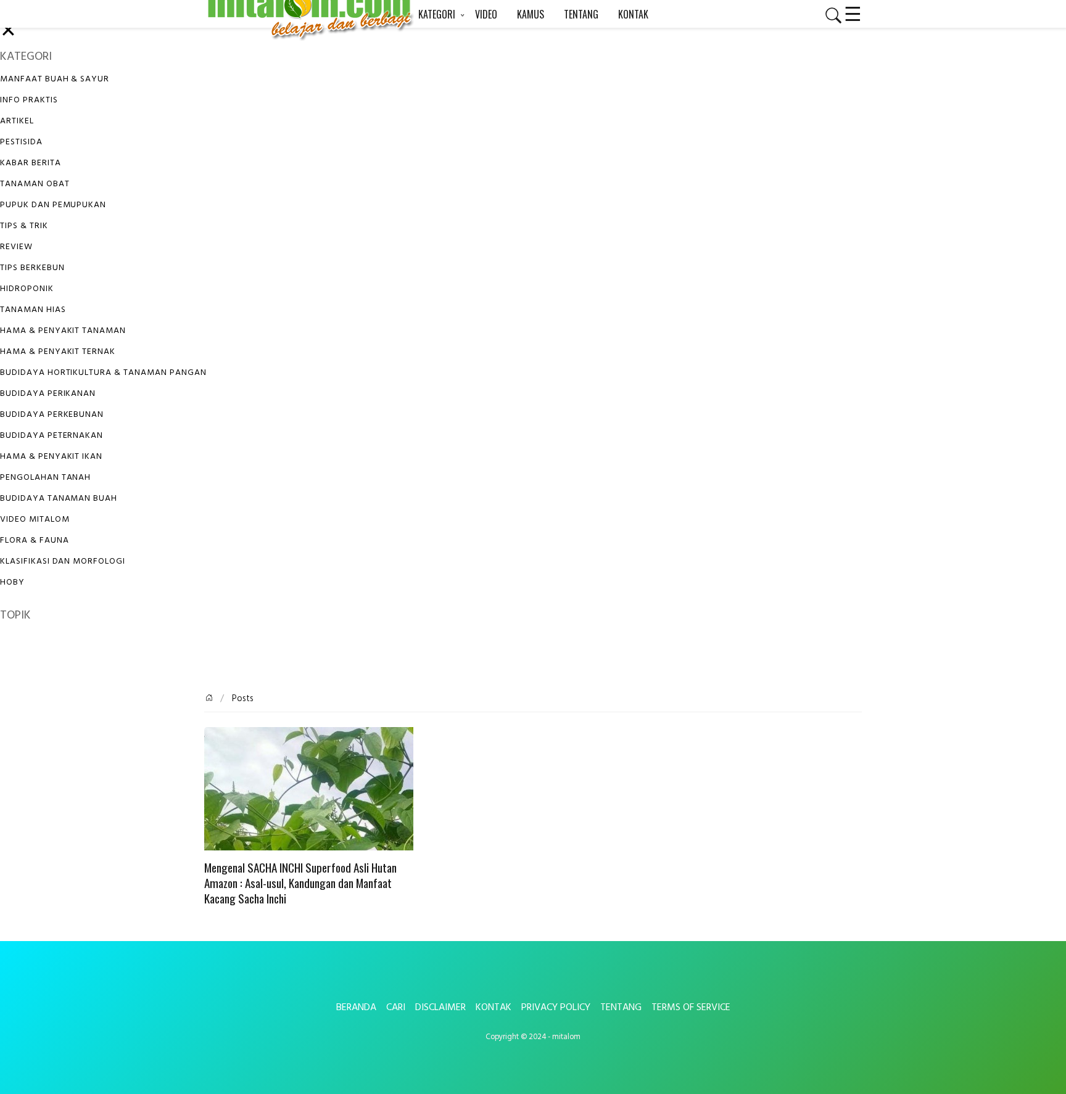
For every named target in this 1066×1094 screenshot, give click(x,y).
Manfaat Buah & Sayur (54, 79)
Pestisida (21, 142)
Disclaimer (440, 1008)
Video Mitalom (34, 519)
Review (16, 247)
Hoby (12, 582)
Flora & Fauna (34, 540)
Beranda (356, 1008)
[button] (828, 15)
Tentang (621, 1008)
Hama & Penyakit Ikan (51, 457)
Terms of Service (690, 1008)
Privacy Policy (555, 1008)
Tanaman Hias (33, 310)
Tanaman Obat (35, 184)
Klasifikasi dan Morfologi (62, 561)
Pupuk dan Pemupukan (53, 205)
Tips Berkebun (32, 268)
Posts (241, 699)
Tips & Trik (24, 226)
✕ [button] (8, 31)
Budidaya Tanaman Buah (58, 498)
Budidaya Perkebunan (52, 415)
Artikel (17, 121)
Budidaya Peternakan (51, 436)
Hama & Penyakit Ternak (57, 352)
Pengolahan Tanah (45, 478)
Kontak (493, 1008)
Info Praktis (29, 100)
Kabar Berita (30, 163)
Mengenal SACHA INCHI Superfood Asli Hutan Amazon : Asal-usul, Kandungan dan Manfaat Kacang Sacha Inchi (300, 883)
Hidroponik (27, 289)
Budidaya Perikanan (48, 394)
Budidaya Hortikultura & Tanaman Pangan (103, 373)
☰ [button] (853, 12)
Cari (395, 1008)
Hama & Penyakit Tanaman (63, 331)
